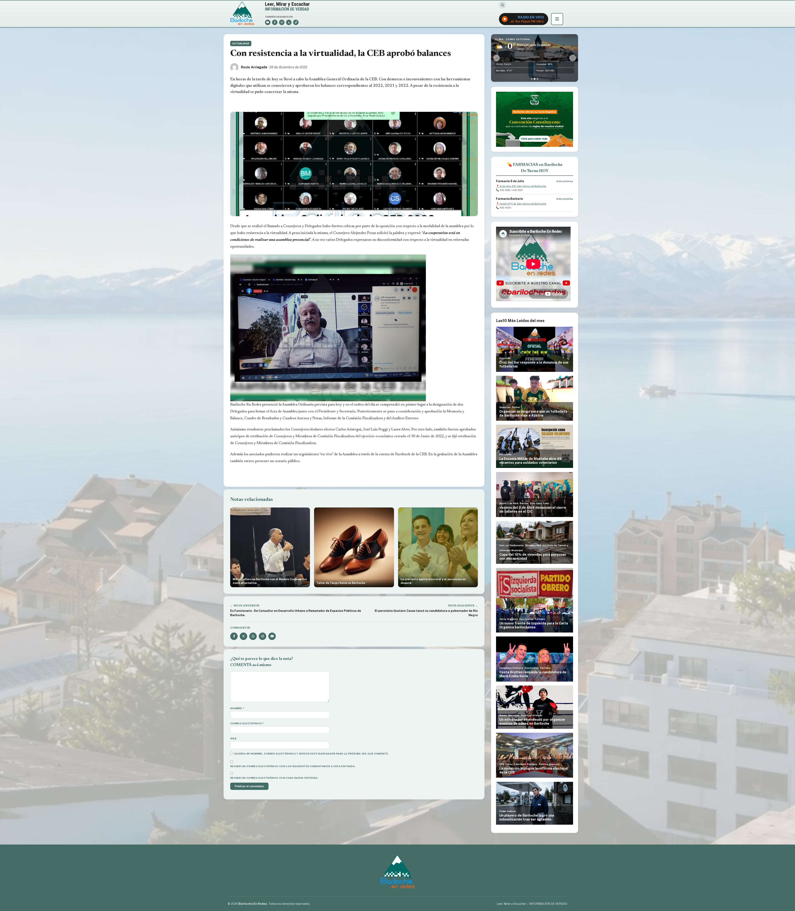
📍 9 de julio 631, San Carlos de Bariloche (521, 186)
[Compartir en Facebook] (234, 636)
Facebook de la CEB (411, 454)
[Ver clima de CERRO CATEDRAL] (534, 79)
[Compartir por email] (272, 636)
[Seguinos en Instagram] (262, 636)
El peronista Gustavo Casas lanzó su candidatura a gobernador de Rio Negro (426, 613)
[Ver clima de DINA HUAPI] (537, 79)
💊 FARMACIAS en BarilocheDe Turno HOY (535, 168)
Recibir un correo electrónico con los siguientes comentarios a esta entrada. (292, 766)
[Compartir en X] (243, 636)
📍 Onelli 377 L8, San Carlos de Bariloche (521, 203)
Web (233, 738)
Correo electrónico (247, 723)
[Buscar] (502, 4)
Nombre (237, 708)
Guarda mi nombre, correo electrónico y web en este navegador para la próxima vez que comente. (311, 753)
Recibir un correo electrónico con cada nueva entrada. (274, 777)
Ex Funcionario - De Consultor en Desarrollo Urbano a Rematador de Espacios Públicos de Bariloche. (295, 613)
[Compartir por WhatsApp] (253, 636)
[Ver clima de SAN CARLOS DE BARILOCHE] (531, 79)
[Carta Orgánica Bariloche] (534, 119)
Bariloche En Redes (245, 405)
